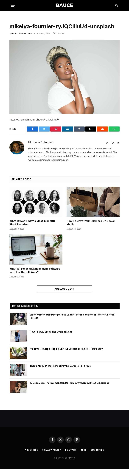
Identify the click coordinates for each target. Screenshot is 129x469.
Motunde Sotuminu (21, 33)
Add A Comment (64, 289)
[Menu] (13, 5)
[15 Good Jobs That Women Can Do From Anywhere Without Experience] (18, 387)
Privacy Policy (51, 450)
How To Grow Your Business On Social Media (91, 222)
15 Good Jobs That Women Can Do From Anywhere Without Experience (69, 383)
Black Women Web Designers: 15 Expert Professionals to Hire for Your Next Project (72, 316)
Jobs (84, 450)
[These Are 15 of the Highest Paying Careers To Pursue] (18, 370)
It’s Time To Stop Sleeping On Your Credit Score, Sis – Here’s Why (66, 348)
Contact (70, 450)
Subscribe (97, 450)
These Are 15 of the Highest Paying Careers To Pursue (60, 365)
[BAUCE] (64, 5)
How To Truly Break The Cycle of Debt (51, 331)
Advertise (31, 450)
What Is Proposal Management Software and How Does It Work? (34, 270)
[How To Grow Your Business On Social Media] (93, 202)
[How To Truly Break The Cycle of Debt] (18, 336)
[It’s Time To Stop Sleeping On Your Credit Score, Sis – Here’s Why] (18, 353)
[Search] (116, 5)
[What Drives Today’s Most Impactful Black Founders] (35, 202)
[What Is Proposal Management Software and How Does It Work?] (35, 249)
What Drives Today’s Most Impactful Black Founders (32, 222)
